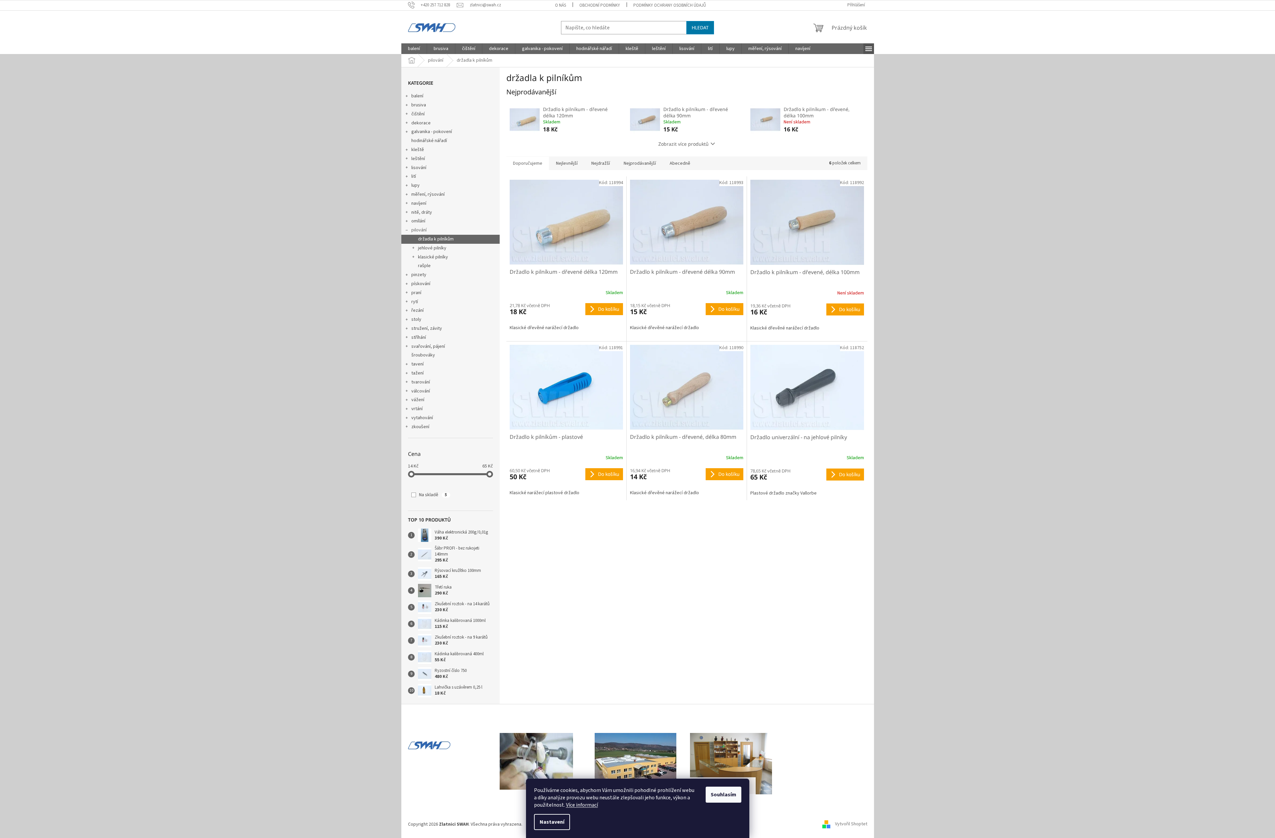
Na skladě (433, 495)
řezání (417, 310)
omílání (418, 221)
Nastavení (552, 822)
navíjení (418, 203)
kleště (417, 149)
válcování (420, 391)
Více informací (582, 805)
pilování (419, 230)
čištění (418, 114)
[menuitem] (414, 48)
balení (417, 96)
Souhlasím (723, 794)
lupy (415, 185)
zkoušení (420, 427)
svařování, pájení (428, 346)
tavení (417, 364)
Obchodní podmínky (599, 5)
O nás (560, 5)
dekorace (421, 123)
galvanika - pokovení (431, 131)
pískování (420, 283)
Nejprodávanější (640, 163)
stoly (416, 319)
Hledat (700, 27)
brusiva (418, 105)
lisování (418, 167)
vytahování (422, 417)
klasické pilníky (433, 257)
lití (413, 176)
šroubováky (423, 355)
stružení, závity (426, 328)
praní (416, 292)
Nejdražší (600, 163)
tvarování (420, 382)
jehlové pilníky (432, 248)
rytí (414, 301)
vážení (417, 399)
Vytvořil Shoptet (851, 824)
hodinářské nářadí (429, 140)
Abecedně (680, 163)
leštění (418, 158)
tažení (417, 373)
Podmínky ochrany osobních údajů (669, 5)
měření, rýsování (428, 194)
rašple (424, 265)
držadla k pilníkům (436, 239)
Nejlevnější (567, 163)
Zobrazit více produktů (683, 144)
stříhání (418, 337)
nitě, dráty (421, 212)
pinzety (418, 274)
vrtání (417, 408)
